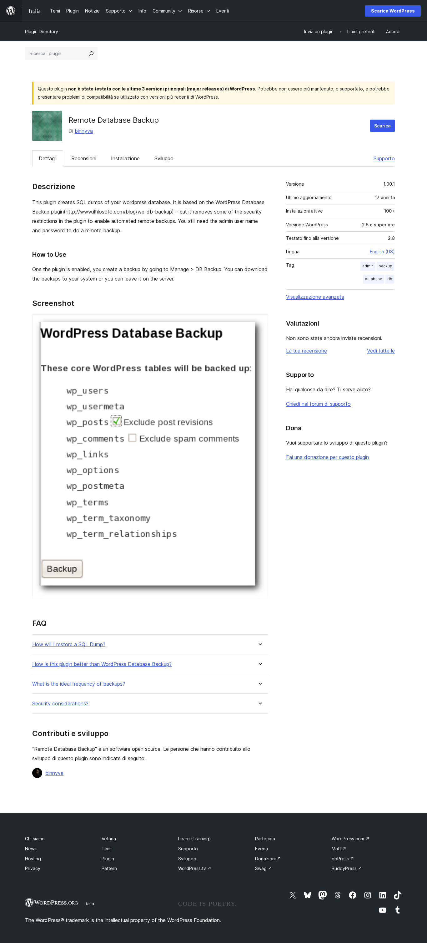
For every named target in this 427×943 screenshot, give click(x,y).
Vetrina (109, 838)
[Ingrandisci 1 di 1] (259, 323)
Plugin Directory (41, 31)
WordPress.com (350, 838)
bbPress (343, 858)
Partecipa (265, 838)
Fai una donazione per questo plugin (327, 457)
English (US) (382, 251)
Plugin (108, 858)
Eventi (261, 848)
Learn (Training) (194, 838)
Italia (89, 903)
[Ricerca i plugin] (91, 53)
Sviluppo (163, 158)
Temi (107, 848)
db (389, 278)
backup (385, 266)
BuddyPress (347, 868)
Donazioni (268, 858)
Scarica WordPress (393, 10)
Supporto (384, 158)
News (31, 848)
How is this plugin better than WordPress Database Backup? (102, 664)
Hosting (33, 858)
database (373, 278)
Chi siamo (35, 838)
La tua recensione (306, 351)
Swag (263, 868)
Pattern (109, 868)
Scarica (382, 125)
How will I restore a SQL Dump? (68, 644)
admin (368, 266)
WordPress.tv (194, 868)
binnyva (84, 131)
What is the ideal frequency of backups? (78, 684)
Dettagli (48, 158)
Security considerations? (60, 704)
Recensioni (83, 158)
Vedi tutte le (381, 351)
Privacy (32, 868)
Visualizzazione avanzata (315, 297)
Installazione (125, 158)
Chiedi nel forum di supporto (318, 404)
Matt (339, 848)
